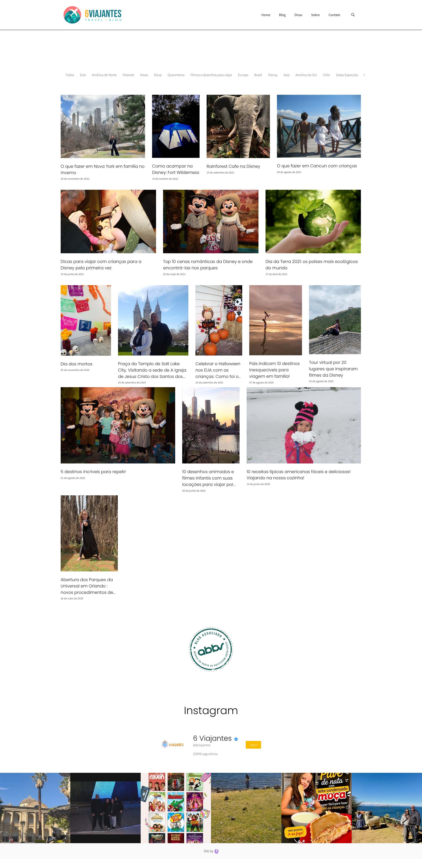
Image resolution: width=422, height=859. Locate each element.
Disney (273, 75)
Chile (326, 75)
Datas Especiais (347, 75)
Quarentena (175, 75)
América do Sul (306, 75)
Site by (209, 851)
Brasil (258, 75)
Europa (243, 75)
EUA (83, 75)
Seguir (253, 745)
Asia (286, 75)
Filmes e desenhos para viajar (211, 75)
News (144, 75)
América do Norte (104, 75)
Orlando (128, 75)
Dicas (158, 75)
